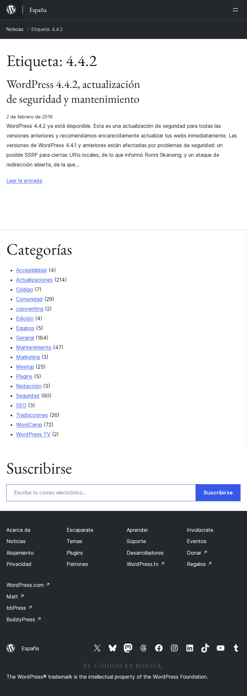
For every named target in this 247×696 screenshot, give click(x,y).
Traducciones (32, 415)
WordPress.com (28, 585)
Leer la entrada (24, 180)
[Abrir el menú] (236, 9)
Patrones (77, 564)
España (30, 648)
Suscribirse (218, 492)
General (25, 337)
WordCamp (29, 424)
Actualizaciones (34, 280)
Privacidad (19, 564)
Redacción (28, 386)
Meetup (25, 366)
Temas (74, 541)
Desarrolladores (145, 553)
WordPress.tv (146, 564)
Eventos (196, 541)
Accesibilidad (31, 270)
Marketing (28, 357)
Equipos (25, 328)
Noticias (14, 29)
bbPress (19, 608)
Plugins (24, 376)
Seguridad (28, 395)
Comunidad (29, 299)
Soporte (136, 541)
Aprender (137, 530)
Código (24, 289)
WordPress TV (33, 434)
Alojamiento (20, 553)
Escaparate (80, 530)
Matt (15, 596)
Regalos (199, 564)
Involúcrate (200, 530)
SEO (21, 405)
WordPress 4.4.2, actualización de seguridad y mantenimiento (73, 91)
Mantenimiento (33, 347)
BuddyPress (23, 619)
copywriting (29, 309)
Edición (24, 318)
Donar (197, 553)
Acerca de (18, 530)
